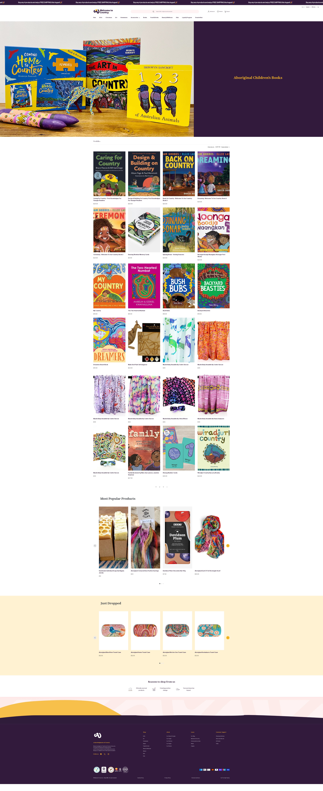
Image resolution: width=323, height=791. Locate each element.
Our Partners (169, 741)
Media (192, 743)
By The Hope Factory (225, 777)
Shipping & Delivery (220, 736)
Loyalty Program (187, 17)
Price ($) (96, 141)
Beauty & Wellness (167, 17)
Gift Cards (218, 741)
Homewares (124, 17)
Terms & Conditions (195, 777)
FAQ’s (217, 743)
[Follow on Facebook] (101, 754)
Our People (169, 743)
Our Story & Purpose (171, 736)
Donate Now (198, 17)
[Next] (227, 545)
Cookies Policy (140, 777)
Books (145, 17)
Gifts (100, 17)
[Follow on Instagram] (108, 754)
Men (144, 753)
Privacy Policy (168, 777)
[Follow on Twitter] (105, 754)
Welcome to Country (195, 738)
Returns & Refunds (220, 738)
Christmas (109, 17)
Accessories (134, 17)
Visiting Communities (195, 741)
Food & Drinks (154, 17)
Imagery (192, 746)
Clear (175, 11)
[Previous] (95, 545)
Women (144, 751)
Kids (177, 17)
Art (116, 17)
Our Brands (169, 746)
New (94, 17)
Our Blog (193, 736)
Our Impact (169, 738)
